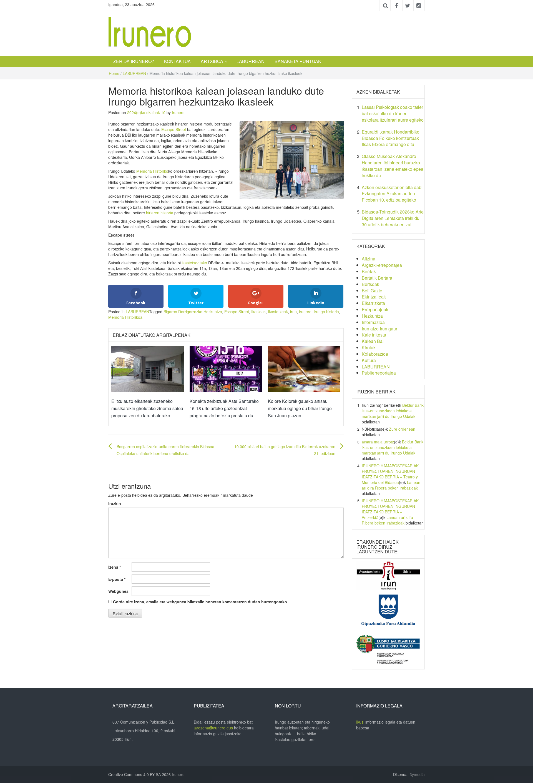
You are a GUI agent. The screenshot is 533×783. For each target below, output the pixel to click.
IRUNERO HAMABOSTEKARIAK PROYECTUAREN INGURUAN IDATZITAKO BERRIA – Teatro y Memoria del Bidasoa (390, 474)
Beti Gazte (372, 290)
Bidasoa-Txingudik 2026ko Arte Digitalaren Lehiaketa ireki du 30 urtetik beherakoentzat (393, 218)
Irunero (178, 112)
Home (114, 73)
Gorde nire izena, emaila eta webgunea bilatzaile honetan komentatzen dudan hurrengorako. (200, 601)
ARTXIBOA (212, 61)
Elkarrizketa (373, 303)
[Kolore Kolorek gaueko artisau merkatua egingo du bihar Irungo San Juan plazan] (304, 368)
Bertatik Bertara (377, 278)
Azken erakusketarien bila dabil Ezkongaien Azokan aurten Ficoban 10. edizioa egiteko (393, 193)
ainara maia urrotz (378, 442)
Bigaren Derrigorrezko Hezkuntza (193, 311)
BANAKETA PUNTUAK (298, 61)
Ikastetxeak (278, 311)
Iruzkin (114, 503)
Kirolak (369, 347)
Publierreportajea (379, 373)
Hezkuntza (372, 316)
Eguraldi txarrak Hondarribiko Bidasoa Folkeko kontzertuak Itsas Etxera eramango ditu (390, 138)
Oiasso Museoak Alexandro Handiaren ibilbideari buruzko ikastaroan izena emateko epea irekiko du (392, 166)
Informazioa (373, 322)
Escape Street (173, 129)
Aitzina (368, 258)
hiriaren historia (159, 212)
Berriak (369, 271)
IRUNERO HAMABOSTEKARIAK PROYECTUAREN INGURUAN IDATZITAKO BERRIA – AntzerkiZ (390, 509)
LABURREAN (251, 61)
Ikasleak (258, 311)
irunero (305, 311)
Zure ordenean (402, 429)
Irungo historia (326, 311)
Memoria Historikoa (125, 317)
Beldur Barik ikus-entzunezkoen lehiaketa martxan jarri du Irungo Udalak (393, 410)
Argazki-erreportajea (382, 265)
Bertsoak (370, 284)
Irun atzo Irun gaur (379, 328)
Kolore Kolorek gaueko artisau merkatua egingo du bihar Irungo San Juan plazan (300, 408)
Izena (114, 567)
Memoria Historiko (152, 171)
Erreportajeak (375, 309)
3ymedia (417, 774)
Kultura (369, 360)
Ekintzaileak (374, 296)
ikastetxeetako (194, 262)
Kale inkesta (374, 335)
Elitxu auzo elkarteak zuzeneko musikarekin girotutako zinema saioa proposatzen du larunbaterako (147, 408)
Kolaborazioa (375, 354)
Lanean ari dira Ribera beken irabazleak (391, 485)
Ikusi (360, 722)
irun (293, 311)
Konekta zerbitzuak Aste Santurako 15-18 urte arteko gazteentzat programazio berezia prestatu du (224, 408)
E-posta (116, 579)
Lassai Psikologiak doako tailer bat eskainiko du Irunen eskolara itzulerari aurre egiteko (393, 113)
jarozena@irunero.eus (213, 728)
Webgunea (118, 591)
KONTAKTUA (177, 61)
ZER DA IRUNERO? (133, 61)
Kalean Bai (373, 341)
